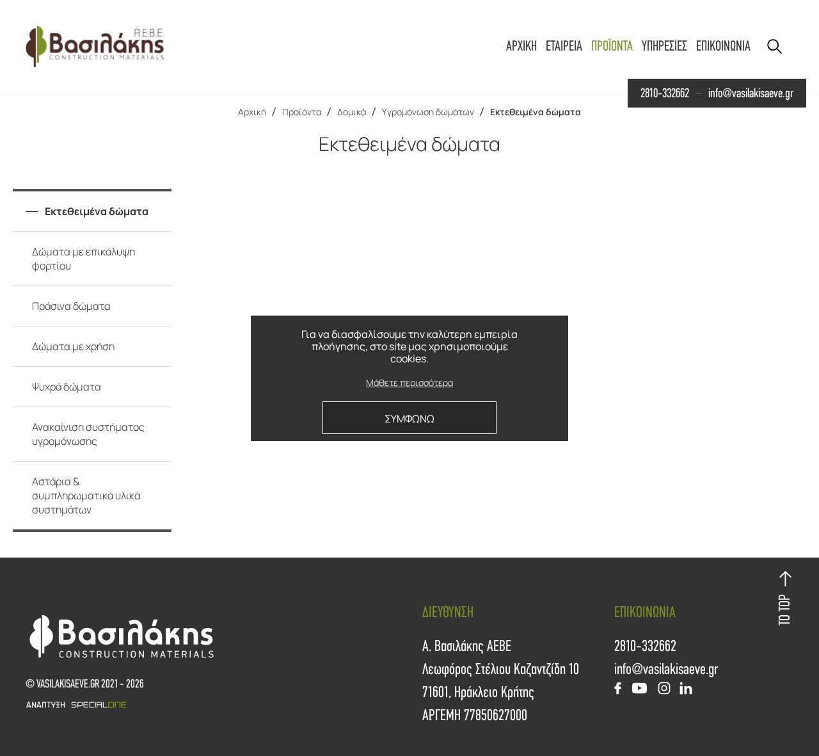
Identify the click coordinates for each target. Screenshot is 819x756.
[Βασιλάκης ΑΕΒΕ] (95, 46)
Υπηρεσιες (664, 46)
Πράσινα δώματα (71, 306)
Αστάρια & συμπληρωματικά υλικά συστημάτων (86, 495)
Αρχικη (521, 46)
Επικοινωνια (723, 46)
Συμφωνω (409, 419)
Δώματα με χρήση (73, 346)
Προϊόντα (301, 112)
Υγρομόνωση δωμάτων (428, 112)
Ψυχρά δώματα (66, 387)
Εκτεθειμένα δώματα (535, 112)
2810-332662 (664, 93)
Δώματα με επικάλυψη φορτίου (83, 259)
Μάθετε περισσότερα (409, 383)
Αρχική (252, 112)
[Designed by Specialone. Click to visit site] (218, 705)
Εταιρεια (564, 46)
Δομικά (351, 112)
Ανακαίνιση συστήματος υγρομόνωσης (88, 434)
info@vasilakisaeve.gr (750, 93)
